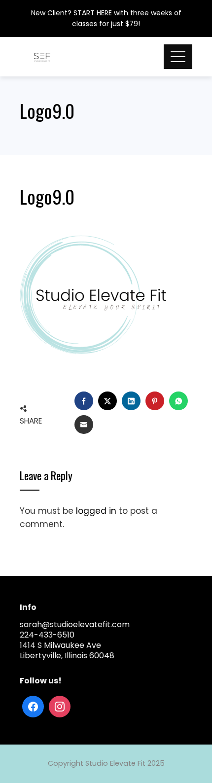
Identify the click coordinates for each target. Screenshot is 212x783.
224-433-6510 (47, 635)
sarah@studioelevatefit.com (75, 624)
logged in (96, 511)
